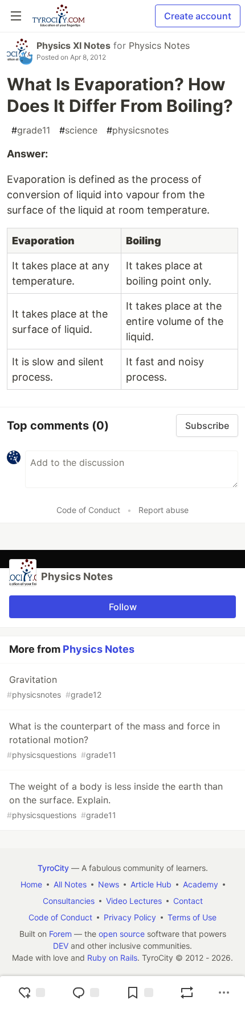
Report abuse (163, 510)
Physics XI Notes (73, 45)
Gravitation (54, 686)
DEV (60, 945)
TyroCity (53, 868)
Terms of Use (192, 917)
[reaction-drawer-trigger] (31, 992)
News (108, 884)
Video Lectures (134, 901)
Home (31, 884)
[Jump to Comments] (85, 992)
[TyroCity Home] (58, 16)
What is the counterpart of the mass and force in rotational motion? (113, 740)
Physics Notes (159, 45)
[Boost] (187, 992)
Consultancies (69, 901)
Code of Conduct (88, 510)
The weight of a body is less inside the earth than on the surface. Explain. (115, 800)
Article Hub (151, 884)
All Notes (70, 884)
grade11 (30, 130)
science (78, 130)
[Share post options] (224, 992)
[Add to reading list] (139, 992)
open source (122, 934)
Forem (60, 934)
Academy (200, 884)
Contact (188, 901)
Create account (197, 16)
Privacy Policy (130, 917)
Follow (123, 606)
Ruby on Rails (112, 957)
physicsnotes (138, 130)
